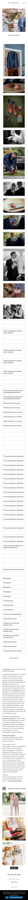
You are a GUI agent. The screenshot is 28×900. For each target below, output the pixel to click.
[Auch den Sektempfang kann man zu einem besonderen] (14, 828)
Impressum (14, 882)
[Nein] (26, 895)
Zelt (10, 750)
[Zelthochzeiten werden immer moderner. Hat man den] (14, 853)
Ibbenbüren (7, 669)
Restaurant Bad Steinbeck (8, 718)
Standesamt (17, 690)
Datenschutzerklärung (16, 897)
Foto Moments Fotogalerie (15, 781)
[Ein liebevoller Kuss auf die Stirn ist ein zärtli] (14, 804)
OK (7, 897)
